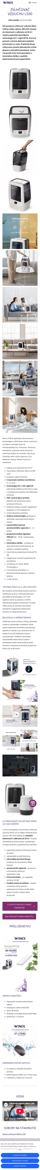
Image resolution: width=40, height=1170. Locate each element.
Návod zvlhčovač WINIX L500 (14, 1134)
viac (20, 1149)
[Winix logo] (8, 2)
